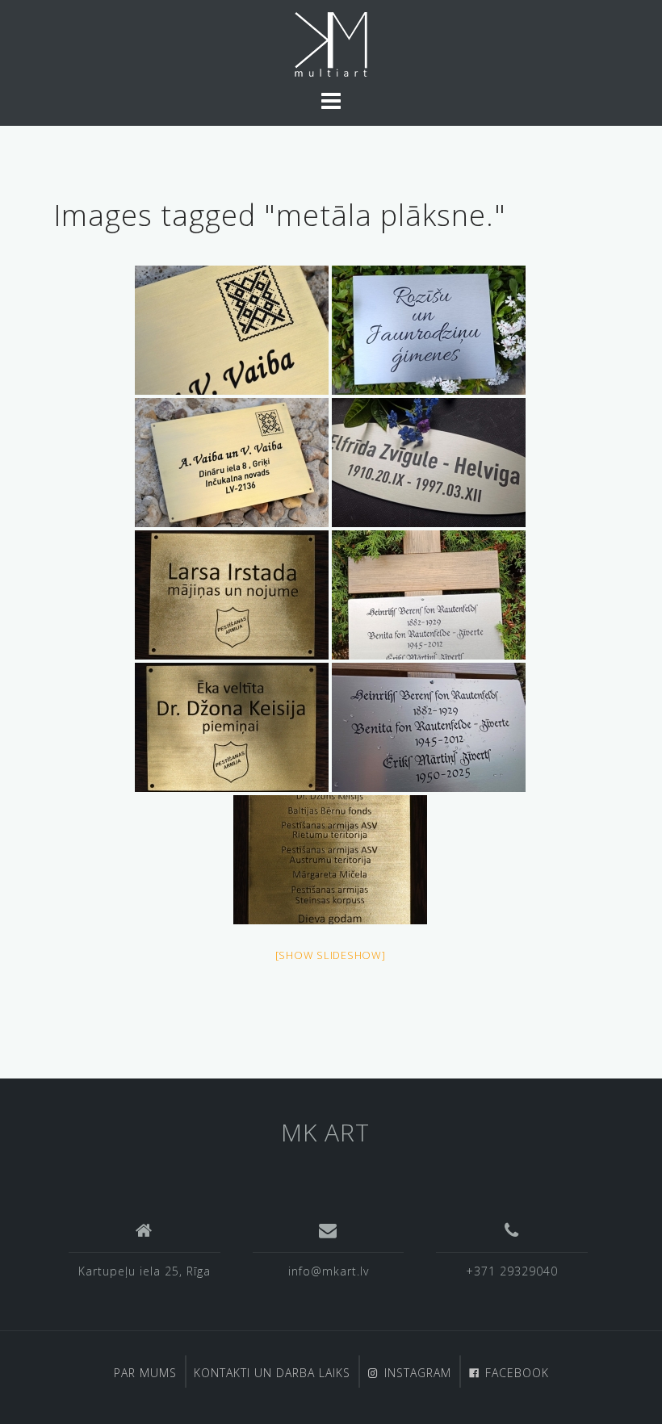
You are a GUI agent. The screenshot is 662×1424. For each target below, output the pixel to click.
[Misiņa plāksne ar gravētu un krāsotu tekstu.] (232, 595)
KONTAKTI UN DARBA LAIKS (272, 1372)
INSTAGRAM (417, 1372)
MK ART (325, 1132)
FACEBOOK (517, 1372)
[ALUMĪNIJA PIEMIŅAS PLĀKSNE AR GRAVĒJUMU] (429, 330)
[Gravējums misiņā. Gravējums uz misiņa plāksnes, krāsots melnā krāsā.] (232, 330)
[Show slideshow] (330, 955)
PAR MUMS (145, 1372)
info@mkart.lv (328, 1271)
